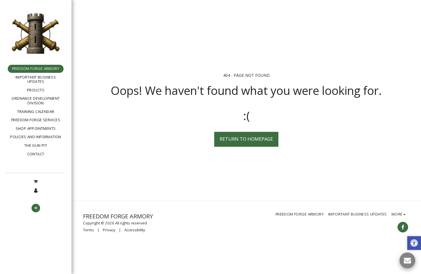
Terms (88, 229)
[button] (36, 181)
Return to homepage (246, 139)
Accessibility (134, 229)
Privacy (109, 229)
